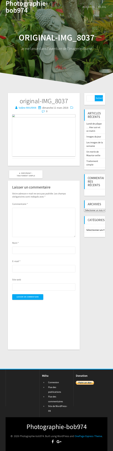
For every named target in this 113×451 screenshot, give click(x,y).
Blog (102, 7)
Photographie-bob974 (27, 7)
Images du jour (93, 136)
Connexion (53, 382)
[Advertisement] (44, 323)
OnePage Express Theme (88, 436)
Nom (15, 242)
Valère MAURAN (27, 107)
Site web (16, 279)
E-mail (16, 261)
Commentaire (20, 203)
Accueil (89, 7)
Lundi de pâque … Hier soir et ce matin (94, 127)
